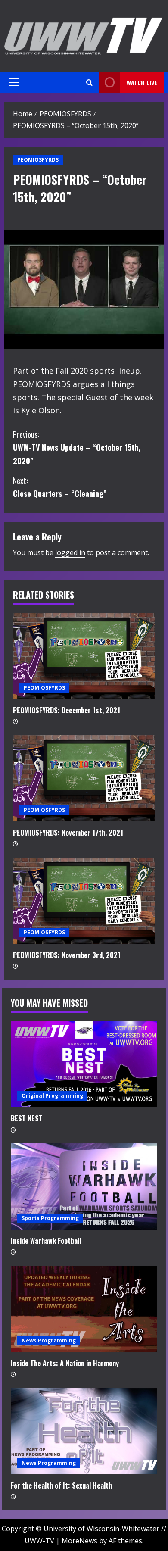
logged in (70, 552)
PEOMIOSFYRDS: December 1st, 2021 (66, 710)
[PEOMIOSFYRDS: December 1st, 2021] (84, 656)
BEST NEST (27, 1118)
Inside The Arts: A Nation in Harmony (65, 1363)
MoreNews (79, 1540)
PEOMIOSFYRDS (38, 159)
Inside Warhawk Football (46, 1241)
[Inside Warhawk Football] (84, 1186)
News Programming (49, 1340)
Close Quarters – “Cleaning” (60, 487)
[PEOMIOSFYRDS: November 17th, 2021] (84, 778)
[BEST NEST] (84, 1064)
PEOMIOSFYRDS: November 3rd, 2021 (67, 955)
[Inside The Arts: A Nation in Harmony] (84, 1309)
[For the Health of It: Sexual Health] (84, 1431)
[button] (13, 82)
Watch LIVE (142, 82)
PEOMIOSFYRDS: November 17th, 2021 (68, 832)
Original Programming (52, 1095)
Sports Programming (50, 1218)
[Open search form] (89, 82)
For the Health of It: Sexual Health (61, 1485)
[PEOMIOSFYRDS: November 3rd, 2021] (84, 901)
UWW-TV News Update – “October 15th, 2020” (76, 447)
